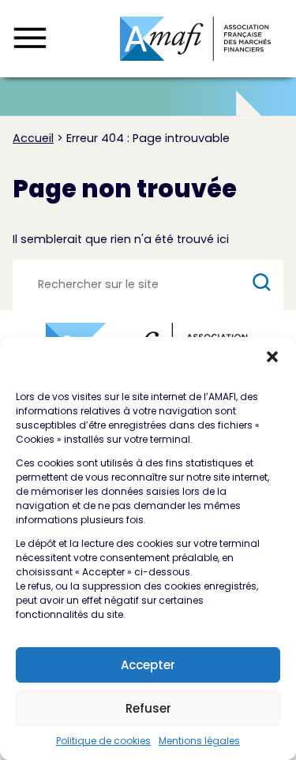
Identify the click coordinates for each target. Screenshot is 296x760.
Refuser (148, 708)
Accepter (148, 665)
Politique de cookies (103, 740)
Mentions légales (199, 740)
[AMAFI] (195, 39)
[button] (272, 357)
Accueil (33, 138)
